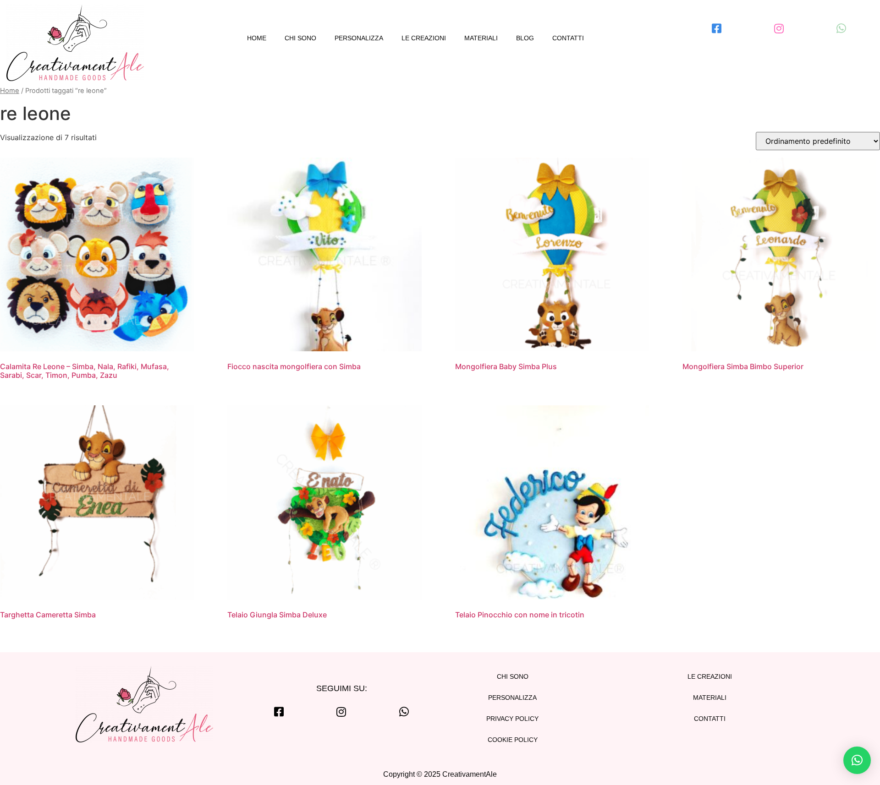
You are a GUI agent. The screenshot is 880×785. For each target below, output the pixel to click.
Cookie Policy (513, 739)
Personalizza (359, 38)
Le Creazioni (710, 676)
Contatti (568, 38)
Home (256, 38)
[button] (857, 760)
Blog (525, 38)
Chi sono (300, 38)
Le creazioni (424, 38)
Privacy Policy (512, 718)
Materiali (481, 38)
